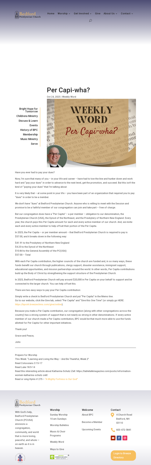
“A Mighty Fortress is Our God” (61, 379)
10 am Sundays (58, 418)
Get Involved (81, 13)
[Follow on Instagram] (125, 438)
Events (34, 125)
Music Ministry (29, 139)
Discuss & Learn (28, 120)
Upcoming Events (91, 429)
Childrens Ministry (27, 116)
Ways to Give (57, 449)
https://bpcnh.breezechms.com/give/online (38, 304)
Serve (34, 143)
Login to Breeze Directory (122, 455)
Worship (63, 13)
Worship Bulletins (59, 425)
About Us (109, 13)
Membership (30, 134)
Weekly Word (69, 96)
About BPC (87, 414)
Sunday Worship (59, 414)
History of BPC (29, 129)
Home (50, 13)
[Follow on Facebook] (119, 438)
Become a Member (92, 422)
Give (97, 13)
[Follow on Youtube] (113, 438)
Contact (126, 13)
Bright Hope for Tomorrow (28, 110)
